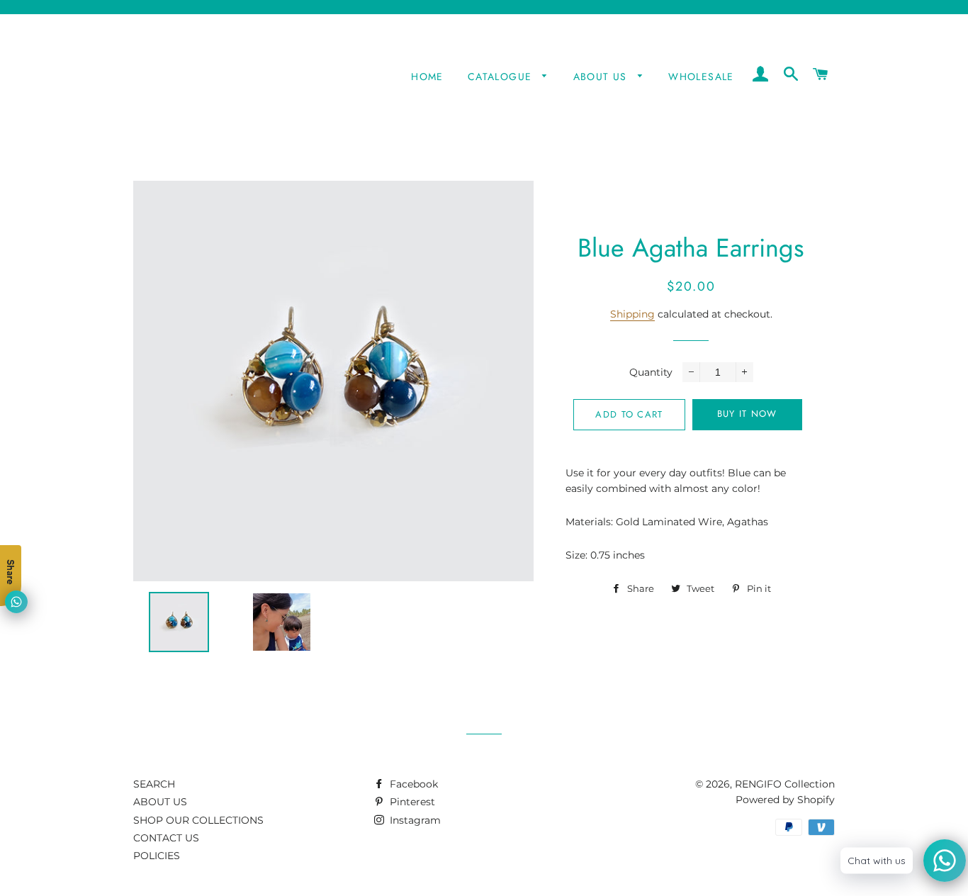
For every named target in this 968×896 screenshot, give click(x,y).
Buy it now (747, 413)
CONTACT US (166, 837)
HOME (427, 76)
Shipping (632, 314)
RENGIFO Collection (785, 784)
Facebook (412, 784)
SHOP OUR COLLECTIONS (198, 820)
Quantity (650, 372)
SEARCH (154, 784)
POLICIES (156, 855)
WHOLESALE (701, 76)
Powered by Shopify (785, 799)
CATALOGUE (502, 76)
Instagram (414, 820)
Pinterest (411, 801)
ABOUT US (602, 76)
